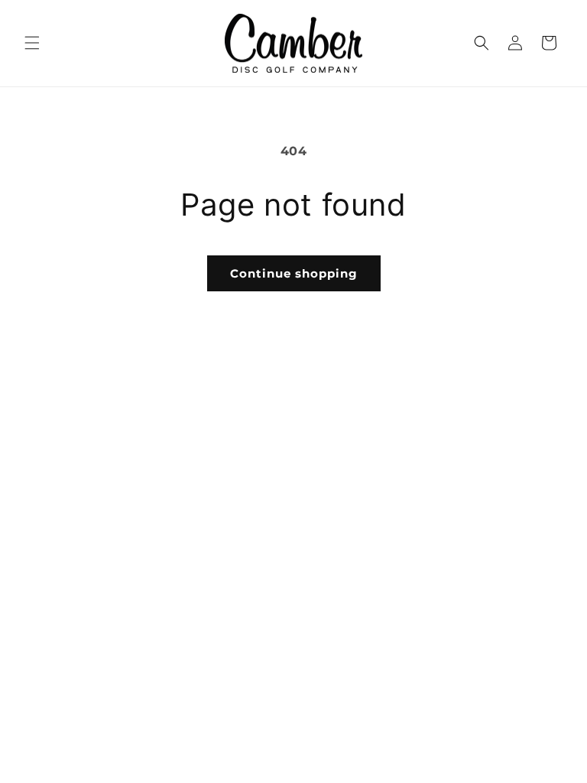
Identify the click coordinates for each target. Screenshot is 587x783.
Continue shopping (294, 273)
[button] (32, 43)
